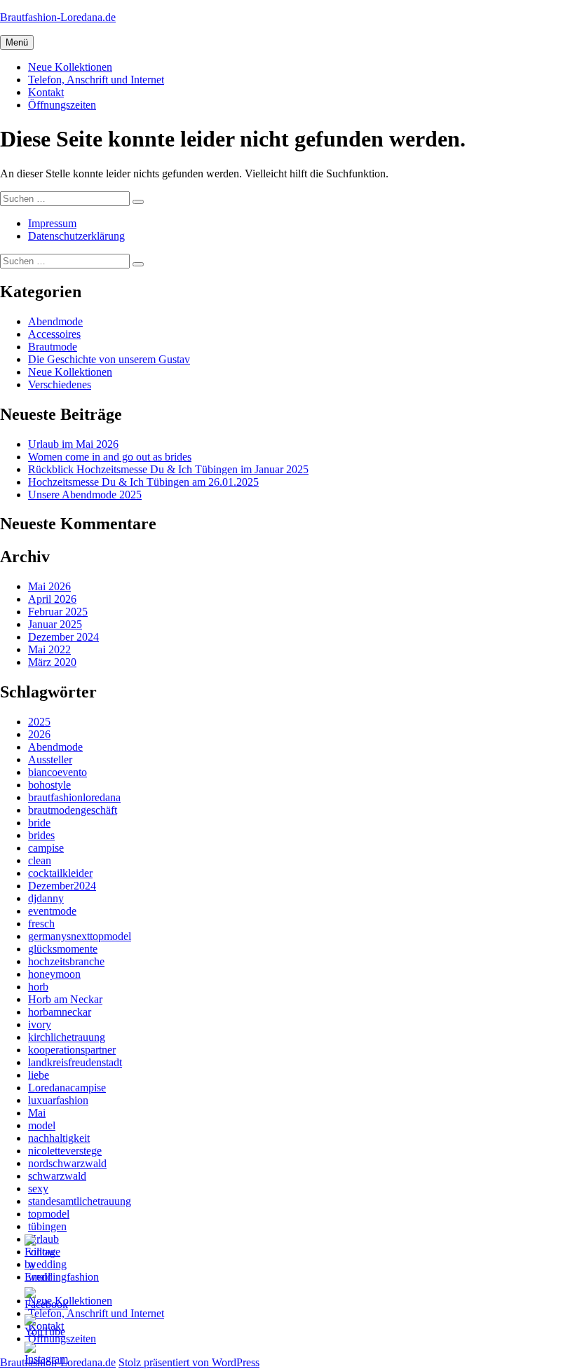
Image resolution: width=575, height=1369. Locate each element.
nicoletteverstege (65, 1151)
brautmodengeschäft (72, 810)
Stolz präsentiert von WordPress (189, 1362)
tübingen (47, 1226)
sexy (38, 1188)
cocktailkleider (60, 873)
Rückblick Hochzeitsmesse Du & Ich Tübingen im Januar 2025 (168, 469)
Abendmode (55, 321)
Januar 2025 (55, 624)
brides (41, 835)
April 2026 (52, 599)
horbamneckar (59, 1012)
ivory (39, 1024)
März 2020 (52, 662)
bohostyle (49, 785)
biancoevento (57, 772)
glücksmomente (62, 949)
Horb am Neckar (65, 999)
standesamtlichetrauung (79, 1201)
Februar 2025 (58, 612)
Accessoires (54, 334)
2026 (39, 734)
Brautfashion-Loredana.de (58, 17)
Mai (37, 1113)
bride (39, 823)
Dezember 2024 (63, 637)
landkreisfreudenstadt (75, 1062)
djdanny (46, 898)
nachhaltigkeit (59, 1138)
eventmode (52, 911)
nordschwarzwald (67, 1163)
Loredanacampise (67, 1088)
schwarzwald (57, 1176)
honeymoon (54, 974)
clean (39, 860)
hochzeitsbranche (66, 961)
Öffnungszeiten (62, 105)
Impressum (52, 223)
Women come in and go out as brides (109, 457)
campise (46, 848)
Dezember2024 (62, 886)
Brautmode (52, 347)
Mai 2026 (49, 586)
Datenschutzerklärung (76, 236)
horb (38, 987)
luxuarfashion (58, 1100)
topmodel (48, 1214)
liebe (38, 1075)
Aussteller (50, 759)
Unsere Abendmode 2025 (85, 494)
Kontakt (46, 92)
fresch (41, 923)
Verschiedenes (59, 384)
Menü (17, 42)
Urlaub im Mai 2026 (73, 444)
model (41, 1125)
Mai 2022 (49, 649)
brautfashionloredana (74, 797)
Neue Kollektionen (70, 67)
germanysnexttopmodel (79, 936)
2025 (39, 722)
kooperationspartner (72, 1050)
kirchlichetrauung (66, 1037)
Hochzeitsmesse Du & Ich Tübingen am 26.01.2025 (143, 482)
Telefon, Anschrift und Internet (96, 80)
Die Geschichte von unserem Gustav (109, 359)
